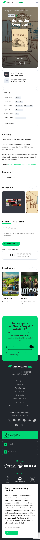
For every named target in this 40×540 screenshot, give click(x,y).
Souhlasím (11, 533)
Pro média (20, 395)
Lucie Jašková (31, 164)
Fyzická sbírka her (20, 399)
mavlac (10, 164)
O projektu (20, 381)
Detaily (7, 92)
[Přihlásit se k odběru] (31, 347)
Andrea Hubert (19, 164)
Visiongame (7, 11)
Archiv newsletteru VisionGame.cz (20, 406)
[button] (31, 187)
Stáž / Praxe (20, 392)
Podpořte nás (20, 388)
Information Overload (21, 11)
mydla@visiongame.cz (20, 415)
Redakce (20, 384)
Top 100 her (20, 402)
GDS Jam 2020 (17, 75)
